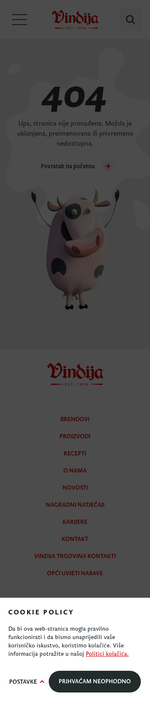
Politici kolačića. (107, 653)
